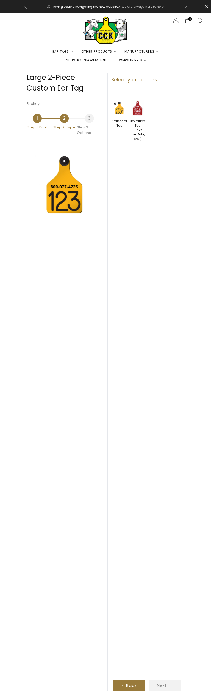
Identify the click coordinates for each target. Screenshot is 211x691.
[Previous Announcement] (25, 6)
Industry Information (86, 60)
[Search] (200, 20)
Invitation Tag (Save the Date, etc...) (137, 130)
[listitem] (106, 6)
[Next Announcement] (185, 6)
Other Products (96, 51)
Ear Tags (60, 51)
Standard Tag (119, 123)
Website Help (130, 60)
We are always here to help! (142, 6)
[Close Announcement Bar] (206, 6)
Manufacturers (139, 51)
